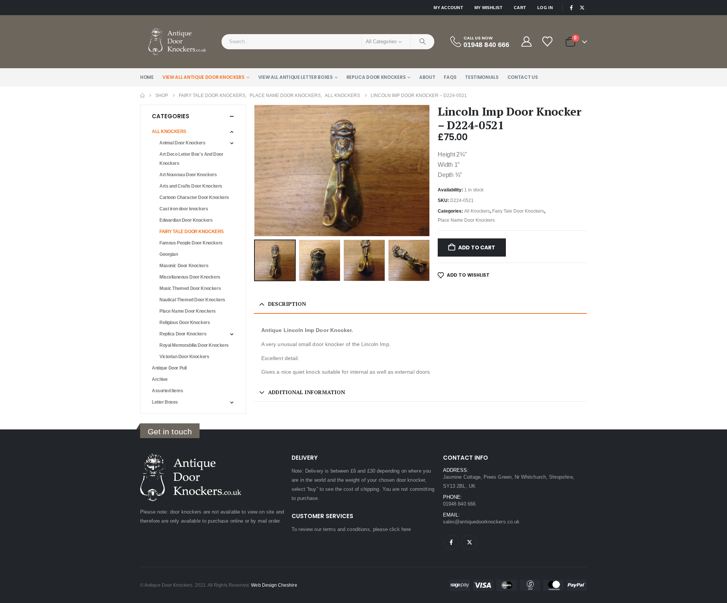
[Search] (422, 41)
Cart (520, 7)
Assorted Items (167, 390)
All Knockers (477, 211)
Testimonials (481, 77)
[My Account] (526, 41)
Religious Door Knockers (184, 322)
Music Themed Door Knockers (190, 288)
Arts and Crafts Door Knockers (190, 186)
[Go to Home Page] (142, 95)
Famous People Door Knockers (191, 243)
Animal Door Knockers (182, 143)
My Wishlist (488, 7)
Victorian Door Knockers (184, 356)
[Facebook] (571, 8)
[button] (255, 170)
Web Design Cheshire (274, 585)
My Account (448, 7)
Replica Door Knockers (376, 77)
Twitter (469, 542)
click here (400, 529)
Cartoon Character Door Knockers (194, 197)
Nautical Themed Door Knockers (192, 299)
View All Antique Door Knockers (203, 77)
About (427, 77)
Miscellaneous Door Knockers (189, 277)
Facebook (451, 542)
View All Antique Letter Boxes (295, 77)
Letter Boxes (165, 402)
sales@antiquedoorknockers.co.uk (481, 522)
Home (147, 77)
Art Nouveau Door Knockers (188, 174)
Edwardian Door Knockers (185, 220)
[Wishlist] (548, 41)
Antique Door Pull (169, 368)
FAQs (450, 77)
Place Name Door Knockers (466, 220)
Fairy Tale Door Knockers (518, 211)
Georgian (168, 254)
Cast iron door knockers (183, 208)
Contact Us (522, 77)
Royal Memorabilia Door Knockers (194, 345)
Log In (545, 7)
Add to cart (476, 247)
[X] (582, 8)
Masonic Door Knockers (183, 265)
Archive (160, 379)
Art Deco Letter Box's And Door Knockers (191, 159)
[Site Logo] (178, 41)
